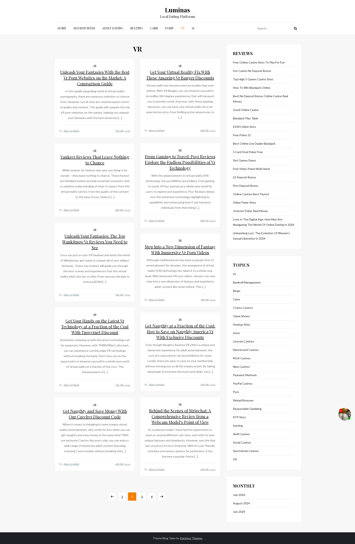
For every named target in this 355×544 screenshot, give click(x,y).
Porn (169, 28)
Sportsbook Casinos (246, 451)
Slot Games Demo (244, 160)
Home (62, 28)
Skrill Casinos (241, 434)
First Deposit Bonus (245, 185)
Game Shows (241, 316)
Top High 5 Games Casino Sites (253, 79)
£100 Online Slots (244, 126)
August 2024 (241, 503)
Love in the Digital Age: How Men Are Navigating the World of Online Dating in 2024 (263, 222)
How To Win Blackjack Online (251, 87)
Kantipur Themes (191, 538)
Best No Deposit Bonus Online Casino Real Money (260, 98)
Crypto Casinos (243, 307)
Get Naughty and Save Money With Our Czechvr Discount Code (95, 414)
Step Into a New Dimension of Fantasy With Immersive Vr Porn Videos (180, 249)
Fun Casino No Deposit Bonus (252, 71)
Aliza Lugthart (71, 130)
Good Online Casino (246, 110)
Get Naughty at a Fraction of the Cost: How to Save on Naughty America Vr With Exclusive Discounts (180, 331)
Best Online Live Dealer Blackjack (254, 143)
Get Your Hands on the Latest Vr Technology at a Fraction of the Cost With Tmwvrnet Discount (95, 326)
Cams (154, 28)
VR (182, 28)
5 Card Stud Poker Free (248, 152)
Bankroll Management (247, 282)
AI (192, 28)
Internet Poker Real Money (250, 211)
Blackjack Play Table (245, 118)
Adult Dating (112, 28)
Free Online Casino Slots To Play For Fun (259, 62)
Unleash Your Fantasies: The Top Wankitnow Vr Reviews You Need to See (94, 241)
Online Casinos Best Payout (251, 194)
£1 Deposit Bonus (244, 177)
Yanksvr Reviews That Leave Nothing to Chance (94, 159)
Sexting (136, 28)
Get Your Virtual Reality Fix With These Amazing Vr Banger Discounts (180, 75)
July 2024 (239, 511)
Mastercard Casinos (246, 350)
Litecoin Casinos (243, 341)
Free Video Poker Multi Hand (251, 169)
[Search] (295, 28)
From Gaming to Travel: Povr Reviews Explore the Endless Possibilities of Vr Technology (180, 162)
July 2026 (239, 495)
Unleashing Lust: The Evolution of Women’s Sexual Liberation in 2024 (261, 235)
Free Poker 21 (242, 135)
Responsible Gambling (247, 408)
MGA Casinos (242, 358)
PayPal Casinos (242, 383)
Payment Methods (245, 375)
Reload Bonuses (243, 400)
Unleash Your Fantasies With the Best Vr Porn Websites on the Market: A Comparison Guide (94, 77)
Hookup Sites (84, 28)
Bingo (236, 291)
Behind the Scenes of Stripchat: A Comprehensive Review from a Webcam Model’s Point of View (180, 416)
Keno (236, 333)
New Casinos (241, 366)
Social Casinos (242, 442)
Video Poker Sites (244, 202)
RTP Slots (239, 417)
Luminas (177, 10)
